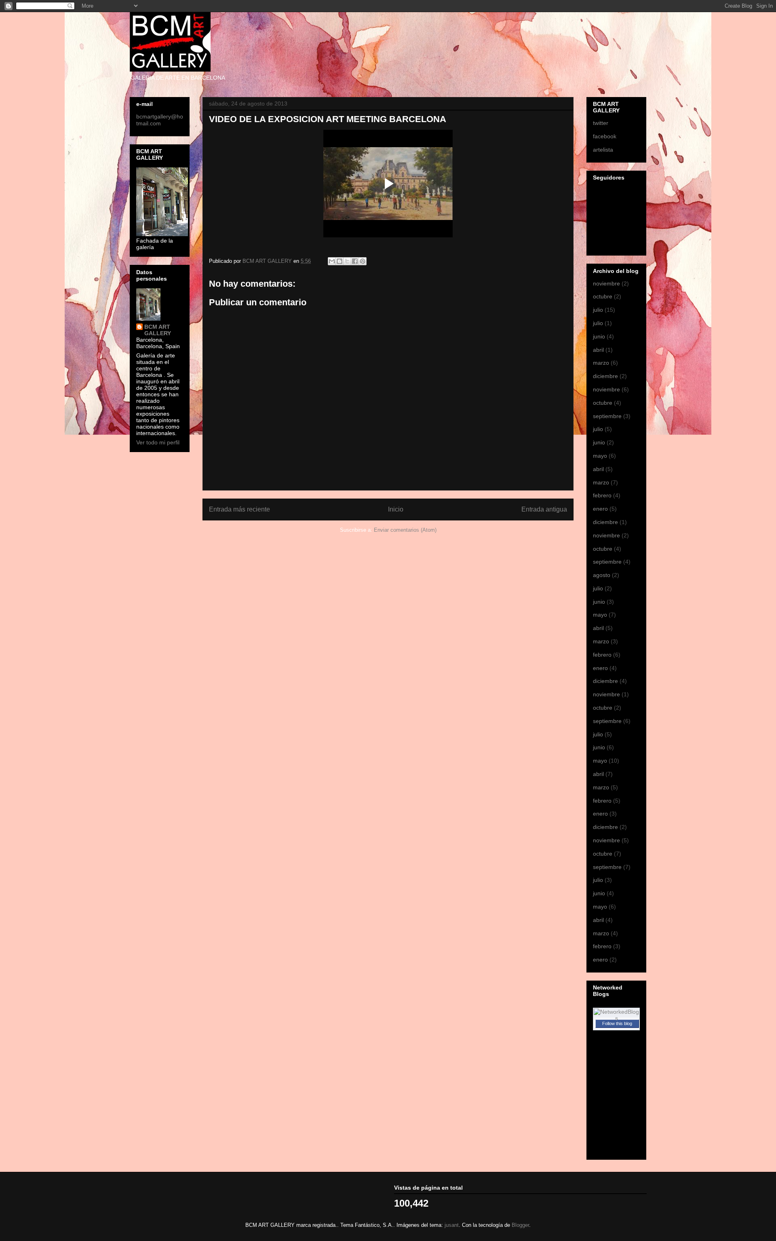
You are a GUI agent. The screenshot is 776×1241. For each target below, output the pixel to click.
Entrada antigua (544, 509)
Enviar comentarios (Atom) (405, 530)
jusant (452, 1225)
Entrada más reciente (239, 509)
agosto (601, 575)
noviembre (606, 283)
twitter (600, 123)
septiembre (607, 416)
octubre (602, 296)
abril (598, 350)
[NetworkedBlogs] (616, 1018)
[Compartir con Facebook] (355, 261)
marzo (601, 362)
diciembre (605, 376)
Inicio (395, 509)
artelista (603, 149)
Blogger (520, 1225)
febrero (602, 495)
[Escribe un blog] (339, 261)
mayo (600, 455)
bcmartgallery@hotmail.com (159, 120)
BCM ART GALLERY (157, 329)
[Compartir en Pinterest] (362, 261)
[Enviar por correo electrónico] (332, 261)
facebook (604, 136)
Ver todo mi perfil (157, 442)
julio (598, 310)
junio (599, 336)
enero (600, 508)
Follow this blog (617, 1023)
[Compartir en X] (347, 261)
